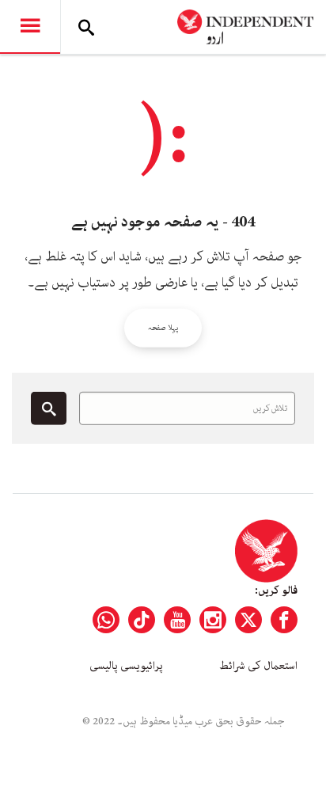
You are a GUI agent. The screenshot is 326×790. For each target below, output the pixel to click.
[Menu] (30, 27)
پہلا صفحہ (163, 328)
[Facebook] (284, 619)
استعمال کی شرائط (258, 665)
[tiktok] (141, 619)
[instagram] (212, 619)
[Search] (86, 27)
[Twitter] (248, 619)
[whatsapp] (106, 619)
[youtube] (177, 619)
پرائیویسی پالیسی (126, 665)
